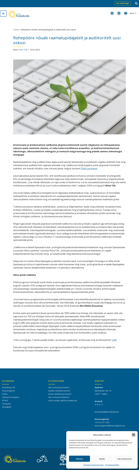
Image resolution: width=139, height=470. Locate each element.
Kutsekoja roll (8, 387)
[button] (133, 434)
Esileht (16, 29)
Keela (102, 458)
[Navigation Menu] (3, 13)
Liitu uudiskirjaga (122, 3)
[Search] (136, 3)
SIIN (114, 339)
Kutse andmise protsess (59, 394)
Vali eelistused (124, 458)
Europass (6, 403)
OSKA (4, 394)
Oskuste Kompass (10, 397)
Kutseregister (8, 390)
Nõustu (79, 458)
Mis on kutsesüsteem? (58, 387)
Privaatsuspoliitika (112, 465)
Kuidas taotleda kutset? (59, 390)
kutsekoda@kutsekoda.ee (107, 411)
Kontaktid (6, 407)
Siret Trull (23, 49)
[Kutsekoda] (18, 13)
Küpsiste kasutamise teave (93, 465)
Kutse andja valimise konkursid (62, 400)
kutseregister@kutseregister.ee (110, 425)
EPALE (5, 400)
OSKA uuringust (89, 168)
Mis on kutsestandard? (59, 397)
